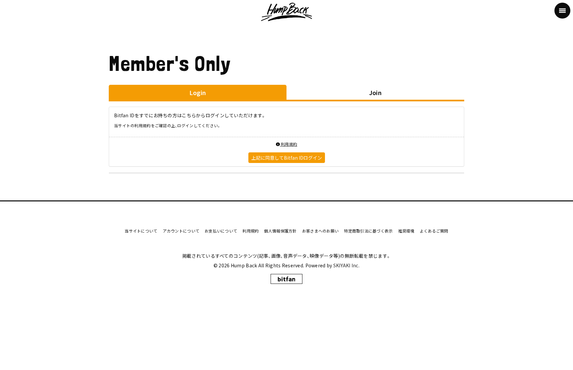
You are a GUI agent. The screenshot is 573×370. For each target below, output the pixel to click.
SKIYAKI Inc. (346, 265)
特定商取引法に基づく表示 (368, 231)
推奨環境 (406, 231)
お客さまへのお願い (320, 231)
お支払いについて (221, 231)
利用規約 (288, 144)
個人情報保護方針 (280, 231)
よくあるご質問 (434, 231)
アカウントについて (181, 231)
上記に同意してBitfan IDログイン (286, 157)
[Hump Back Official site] (286, 10)
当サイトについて (141, 231)
